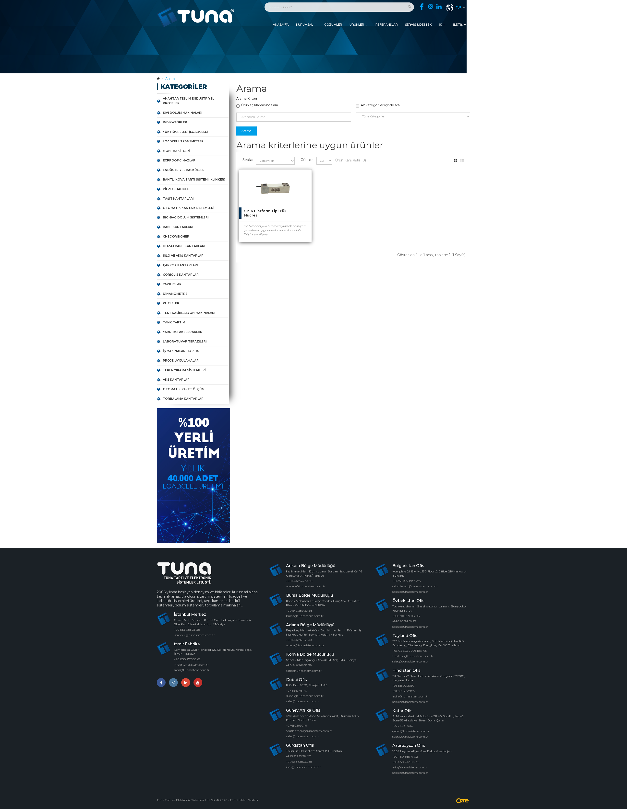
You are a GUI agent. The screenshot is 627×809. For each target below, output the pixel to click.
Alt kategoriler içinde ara (380, 105)
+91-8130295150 (403, 685)
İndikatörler (175, 122)
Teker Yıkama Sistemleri (184, 370)
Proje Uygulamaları (181, 360)
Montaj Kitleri (176, 151)
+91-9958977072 (404, 691)
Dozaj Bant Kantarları (184, 246)
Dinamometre (175, 294)
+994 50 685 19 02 (405, 756)
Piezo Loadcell (176, 189)
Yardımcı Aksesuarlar (182, 332)
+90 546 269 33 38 (299, 640)
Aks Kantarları (177, 379)
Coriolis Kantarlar (181, 274)
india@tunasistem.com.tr (410, 696)
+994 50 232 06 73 (405, 762)
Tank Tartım (174, 322)
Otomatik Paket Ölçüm (184, 389)
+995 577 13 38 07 (298, 756)
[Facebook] (422, 6)
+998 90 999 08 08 (406, 616)
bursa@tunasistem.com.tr (305, 616)
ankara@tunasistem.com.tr (306, 586)
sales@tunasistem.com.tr (304, 701)
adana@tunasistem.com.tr (305, 645)
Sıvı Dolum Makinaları (182, 112)
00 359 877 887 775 (406, 581)
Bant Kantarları (178, 227)
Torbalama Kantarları (184, 398)
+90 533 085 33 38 (187, 629)
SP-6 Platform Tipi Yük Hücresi (265, 213)
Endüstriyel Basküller (184, 170)
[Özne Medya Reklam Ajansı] (463, 801)
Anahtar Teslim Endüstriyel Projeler (188, 101)
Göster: (307, 159)
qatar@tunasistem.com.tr (410, 731)
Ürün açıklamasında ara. (260, 105)
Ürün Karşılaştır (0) (350, 160)
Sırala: (247, 159)
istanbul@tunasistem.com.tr (194, 635)
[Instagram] (430, 6)
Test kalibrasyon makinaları (189, 313)
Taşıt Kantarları (178, 198)
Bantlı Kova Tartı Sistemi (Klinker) (194, 179)
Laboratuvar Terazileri (185, 341)
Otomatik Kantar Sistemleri (188, 208)
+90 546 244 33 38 (299, 581)
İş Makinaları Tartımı (182, 351)
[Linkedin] (439, 6)
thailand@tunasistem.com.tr (413, 656)
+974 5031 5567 (402, 726)
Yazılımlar (172, 284)
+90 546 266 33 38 (299, 665)
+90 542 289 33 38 (299, 610)
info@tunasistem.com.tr (191, 664)
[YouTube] (197, 682)
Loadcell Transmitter (183, 141)
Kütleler (171, 303)
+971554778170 (296, 690)
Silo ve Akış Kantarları (184, 255)
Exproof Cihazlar (179, 160)
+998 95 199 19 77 (404, 621)
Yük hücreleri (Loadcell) (185, 132)
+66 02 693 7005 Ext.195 (409, 650)
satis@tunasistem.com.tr (191, 670)
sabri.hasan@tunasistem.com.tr (415, 586)
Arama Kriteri (246, 98)
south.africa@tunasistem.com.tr (309, 731)
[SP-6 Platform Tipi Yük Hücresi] (303, 178)
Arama (170, 78)
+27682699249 (296, 725)
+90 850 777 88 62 (187, 659)
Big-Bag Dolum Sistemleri (186, 217)
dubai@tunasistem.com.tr (305, 696)
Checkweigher (176, 236)
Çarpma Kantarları (180, 265)
